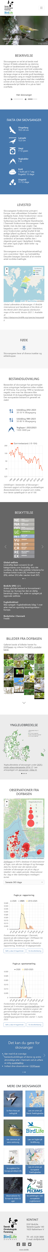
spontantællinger (31, 1006)
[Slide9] (19, 673)
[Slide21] (39, 695)
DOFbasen (8, 647)
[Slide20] (29, 692)
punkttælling (17, 1063)
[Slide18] (19, 689)
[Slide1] (19, 657)
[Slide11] (9, 676)
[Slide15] (9, 683)
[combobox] (24, 882)
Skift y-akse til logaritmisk (14, 951)
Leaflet (23, 301)
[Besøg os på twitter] (29, 1244)
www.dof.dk (24, 1249)
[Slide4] (9, 663)
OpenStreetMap (32, 301)
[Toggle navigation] (41, 8)
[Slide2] (29, 657)
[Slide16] (29, 685)
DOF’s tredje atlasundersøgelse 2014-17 (23, 766)
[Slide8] (9, 669)
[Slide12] (29, 678)
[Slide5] (29, 667)
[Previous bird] (2, 29)
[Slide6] (19, 664)
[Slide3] (39, 659)
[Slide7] (39, 667)
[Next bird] (45, 29)
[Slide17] (39, 688)
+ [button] (7, 268)
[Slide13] (19, 681)
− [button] (7, 272)
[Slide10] (39, 674)
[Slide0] (9, 656)
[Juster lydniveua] (26, 99)
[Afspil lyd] (12, 99)
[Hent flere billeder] (24, 702)
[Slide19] (9, 690)
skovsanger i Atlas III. (28, 770)
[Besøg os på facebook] (18, 1244)
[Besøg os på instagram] (24, 1244)
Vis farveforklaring (34, 951)
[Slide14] (39, 681)
